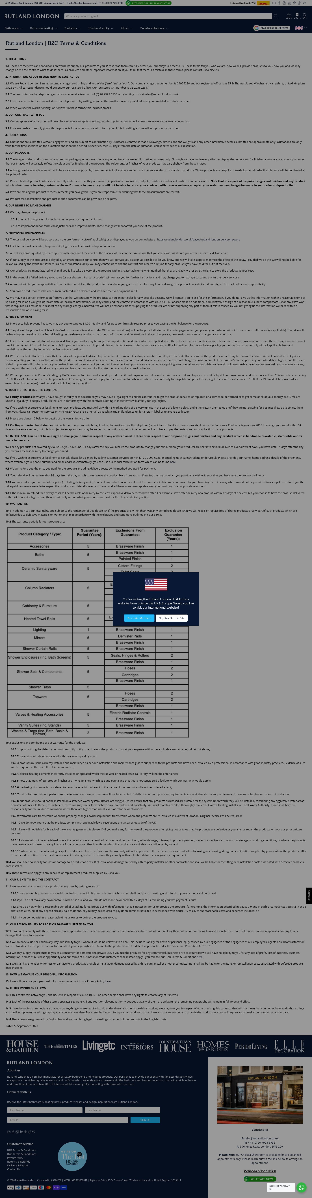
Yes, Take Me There (139, 618)
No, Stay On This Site (172, 618)
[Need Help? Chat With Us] (301, 1187)
